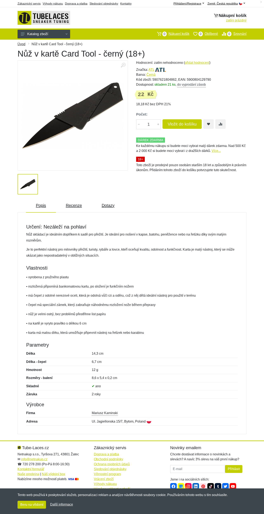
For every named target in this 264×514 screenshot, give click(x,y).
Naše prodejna (28, 474)
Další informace (61, 504)
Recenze (74, 205)
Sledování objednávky (104, 3)
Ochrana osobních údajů (112, 464)
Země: (222, 3)
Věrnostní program (107, 474)
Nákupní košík (176, 34)
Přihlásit (234, 469)
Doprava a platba (76, 3)
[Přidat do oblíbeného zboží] (208, 124)
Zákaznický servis (29, 3)
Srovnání (237, 34)
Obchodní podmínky (108, 459)
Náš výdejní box (53, 474)
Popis (41, 205)
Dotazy (108, 205)
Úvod (21, 44)
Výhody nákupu (53, 3)
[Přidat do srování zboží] (220, 124)
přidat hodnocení (197, 62)
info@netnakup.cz (34, 459)
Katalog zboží (37, 34)
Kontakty (126, 3)
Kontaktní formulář (31, 469)
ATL (151, 69)
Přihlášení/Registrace (187, 3)
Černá (151, 74)
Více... (216, 151)
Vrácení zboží (104, 479)
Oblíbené (209, 34)
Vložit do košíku (182, 124)
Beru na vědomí (31, 504)
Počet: (141, 114)
